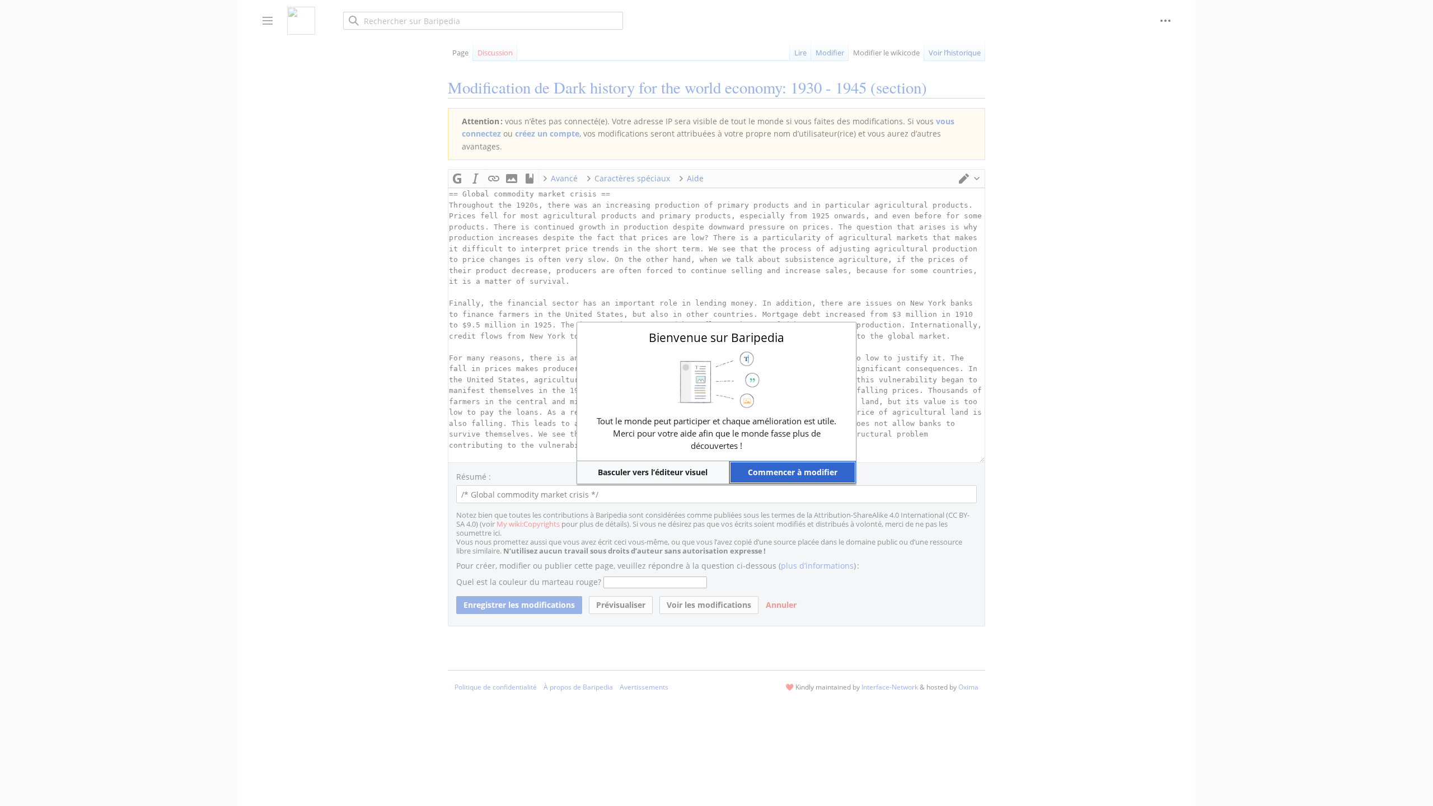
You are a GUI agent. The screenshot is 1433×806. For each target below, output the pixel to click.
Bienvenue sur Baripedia (716, 337)
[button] (653, 472)
